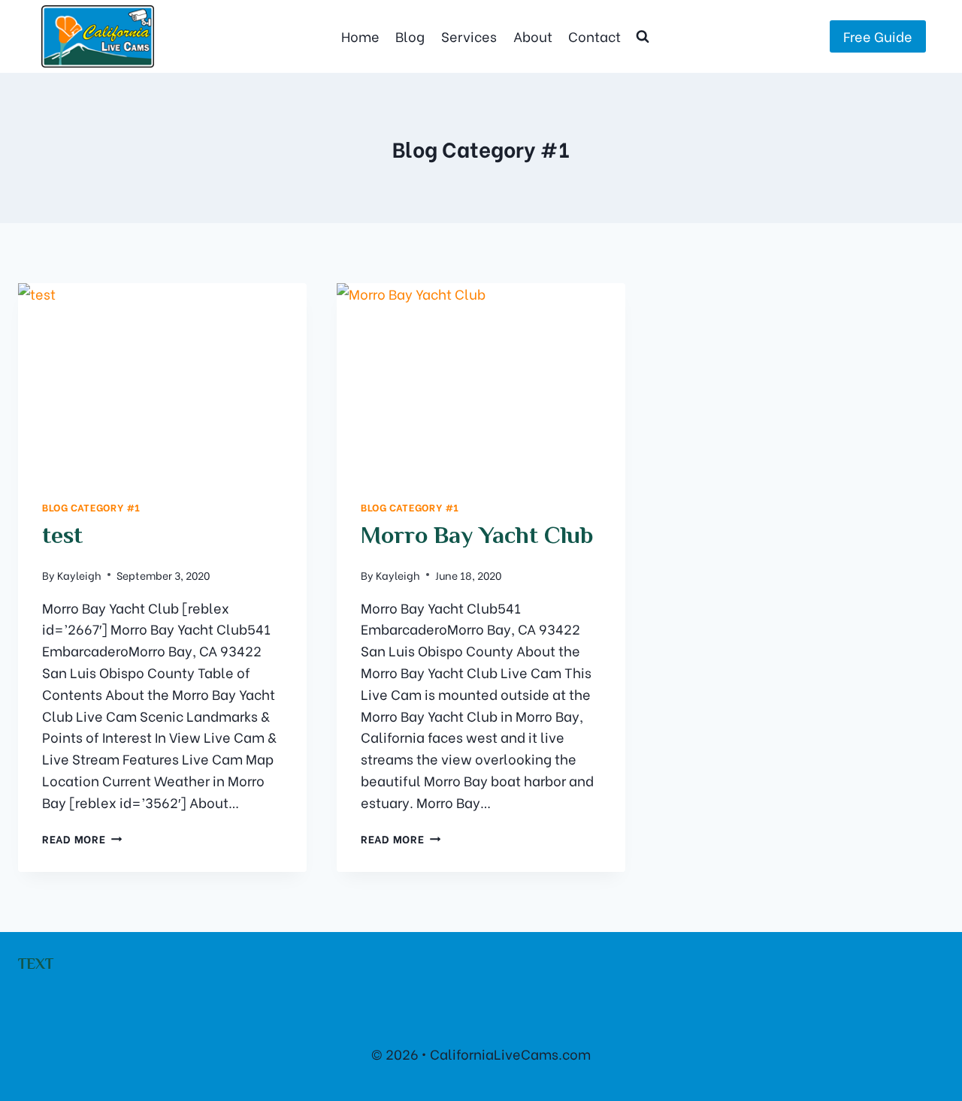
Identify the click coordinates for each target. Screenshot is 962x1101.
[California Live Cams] (97, 36)
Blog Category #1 (91, 507)
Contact (594, 36)
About (532, 36)
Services (469, 36)
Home (360, 36)
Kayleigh (79, 575)
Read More (82, 838)
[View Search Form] (642, 36)
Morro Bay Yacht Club (477, 537)
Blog (410, 36)
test (62, 537)
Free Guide (877, 36)
